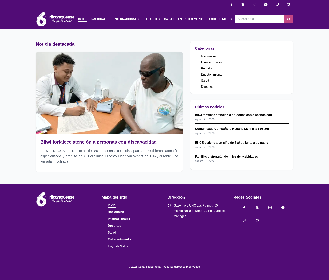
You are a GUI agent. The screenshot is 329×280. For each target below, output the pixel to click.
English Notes (220, 19)
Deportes (152, 19)
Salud (169, 19)
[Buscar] (288, 19)
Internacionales (127, 19)
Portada (206, 68)
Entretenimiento (191, 19)
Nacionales (100, 19)
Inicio (82, 19)
